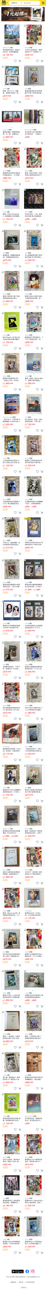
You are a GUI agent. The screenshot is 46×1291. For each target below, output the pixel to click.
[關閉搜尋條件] (21, 3)
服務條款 (13, 1282)
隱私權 (21, 1282)
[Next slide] (20, 34)
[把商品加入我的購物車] (19, 61)
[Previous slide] (3, 34)
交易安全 (23, 1287)
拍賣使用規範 (30, 1282)
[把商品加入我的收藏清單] (15, 61)
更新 (38, 1277)
